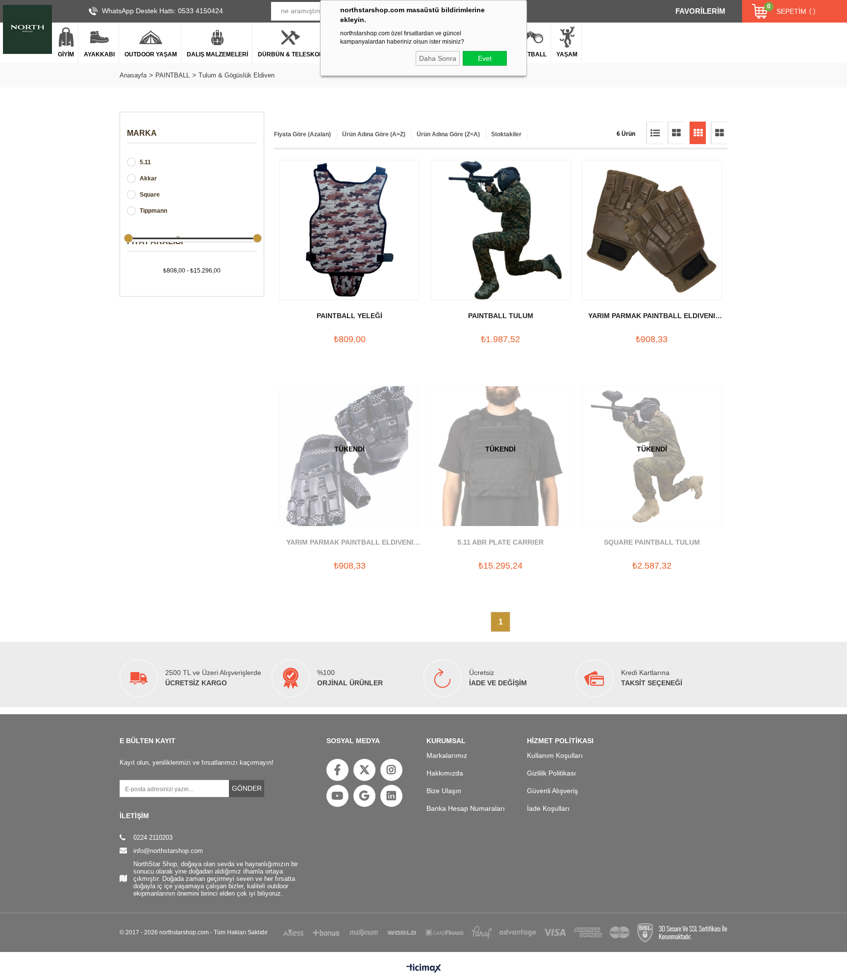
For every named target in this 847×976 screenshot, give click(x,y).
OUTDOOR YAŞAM (151, 54)
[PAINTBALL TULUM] (500, 230)
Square (150, 194)
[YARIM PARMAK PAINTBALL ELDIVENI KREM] (652, 230)
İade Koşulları (548, 808)
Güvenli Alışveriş (552, 791)
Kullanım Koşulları (555, 755)
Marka (142, 133)
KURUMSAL (446, 741)
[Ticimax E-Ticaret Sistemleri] (423, 969)
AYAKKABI (99, 54)
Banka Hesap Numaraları (465, 808)
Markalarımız (446, 755)
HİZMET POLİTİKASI (560, 741)
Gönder (247, 788)
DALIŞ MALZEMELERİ (217, 54)
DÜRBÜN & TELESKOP (290, 54)
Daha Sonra (437, 58)
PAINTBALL (530, 54)
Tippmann (153, 210)
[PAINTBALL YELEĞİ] (349, 230)
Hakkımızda (444, 773)
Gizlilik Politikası (551, 773)
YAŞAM (566, 54)
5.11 (145, 162)
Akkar (148, 178)
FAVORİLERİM (700, 11)
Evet (485, 58)
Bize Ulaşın (443, 791)
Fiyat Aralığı (155, 241)
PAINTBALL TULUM (500, 316)
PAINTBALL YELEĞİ (349, 316)
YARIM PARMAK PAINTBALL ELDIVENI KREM (651, 317)
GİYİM (66, 54)
